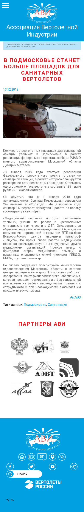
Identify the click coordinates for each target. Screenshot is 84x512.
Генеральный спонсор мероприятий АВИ (43, 494)
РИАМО (75, 297)
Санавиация (57, 305)
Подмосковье (35, 305)
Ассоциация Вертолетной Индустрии (42, 31)
